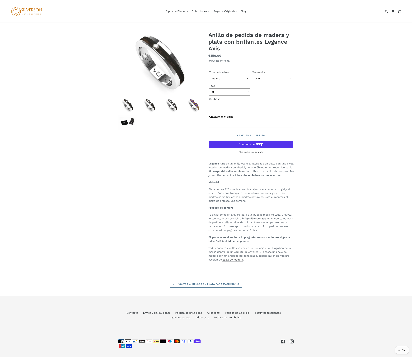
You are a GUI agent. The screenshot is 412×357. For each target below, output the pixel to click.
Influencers (202, 317)
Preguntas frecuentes (267, 312)
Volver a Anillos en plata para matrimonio (208, 284)
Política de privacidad (188, 312)
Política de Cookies (237, 312)
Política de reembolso (227, 317)
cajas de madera (232, 259)
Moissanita (258, 72)
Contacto (132, 312)
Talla (212, 85)
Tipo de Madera (219, 72)
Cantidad (214, 99)
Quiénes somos (180, 317)
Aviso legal (213, 312)
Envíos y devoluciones (156, 312)
